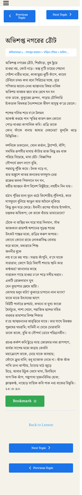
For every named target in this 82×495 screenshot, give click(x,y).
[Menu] (6, 3)
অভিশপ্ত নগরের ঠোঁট (71, 52)
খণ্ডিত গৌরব (50, 52)
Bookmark (22, 401)
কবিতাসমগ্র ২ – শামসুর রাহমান (25, 52)
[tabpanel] (41, 233)
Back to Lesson (41, 425)
